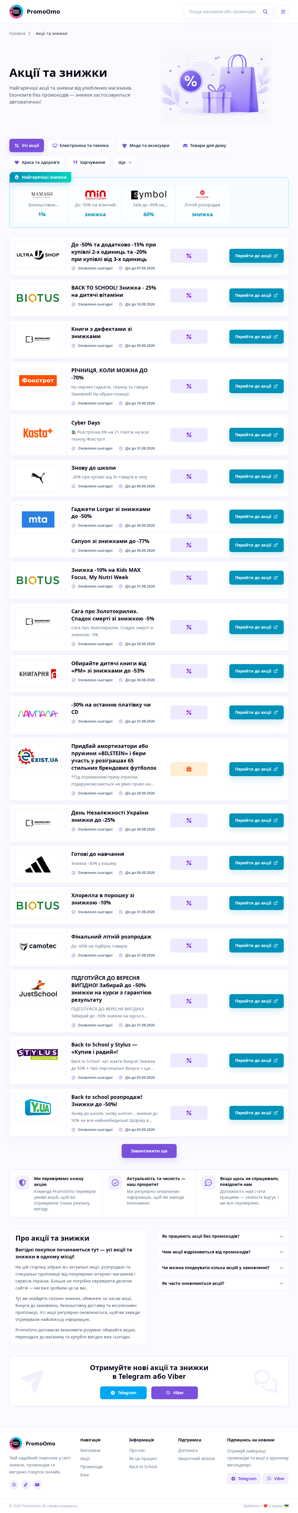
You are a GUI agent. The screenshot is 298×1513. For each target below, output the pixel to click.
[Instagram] (14, 1484)
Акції (85, 1458)
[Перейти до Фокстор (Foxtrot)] (38, 381)
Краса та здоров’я (40, 162)
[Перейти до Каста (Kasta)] (38, 433)
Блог (84, 1474)
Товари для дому (208, 145)
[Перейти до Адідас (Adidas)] (38, 864)
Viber (178, 1392)
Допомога (188, 1450)
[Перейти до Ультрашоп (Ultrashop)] (38, 255)
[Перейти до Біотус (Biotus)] (38, 298)
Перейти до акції (253, 255)
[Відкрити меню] (283, 11)
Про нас (137, 1450)
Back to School (143, 1466)
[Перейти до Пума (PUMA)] (38, 478)
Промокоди (91, 1466)
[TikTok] (25, 1484)
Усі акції (30, 145)
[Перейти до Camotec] (38, 947)
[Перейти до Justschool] (38, 988)
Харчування (92, 162)
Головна (17, 33)
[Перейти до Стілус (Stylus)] (38, 1055)
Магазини (90, 1450)
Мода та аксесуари (149, 145)
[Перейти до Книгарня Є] (38, 674)
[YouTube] (37, 1484)
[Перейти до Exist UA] (38, 756)
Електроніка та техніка (84, 145)
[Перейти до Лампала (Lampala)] (38, 715)
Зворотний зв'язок (196, 1458)
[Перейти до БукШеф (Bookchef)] (38, 339)
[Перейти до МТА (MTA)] (38, 519)
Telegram (127, 1392)
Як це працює (143, 1458)
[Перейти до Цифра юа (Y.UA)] (38, 1107)
